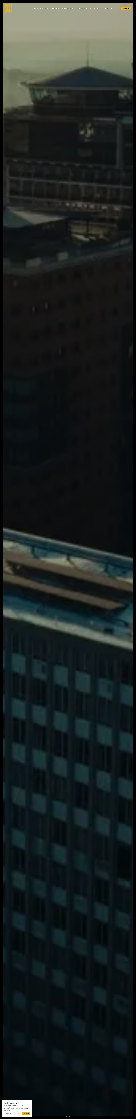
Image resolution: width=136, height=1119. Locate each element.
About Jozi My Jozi (41, 8)
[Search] (115, 8)
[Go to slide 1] (66, 1116)
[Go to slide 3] (69, 1116)
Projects (55, 8)
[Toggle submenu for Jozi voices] (86, 8)
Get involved (94, 8)
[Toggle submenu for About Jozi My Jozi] (48, 8)
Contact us (108, 8)
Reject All (17, 1113)
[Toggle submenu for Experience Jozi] (73, 8)
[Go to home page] (8, 8)
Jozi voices (81, 8)
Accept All (26, 1113)
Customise (8, 1113)
